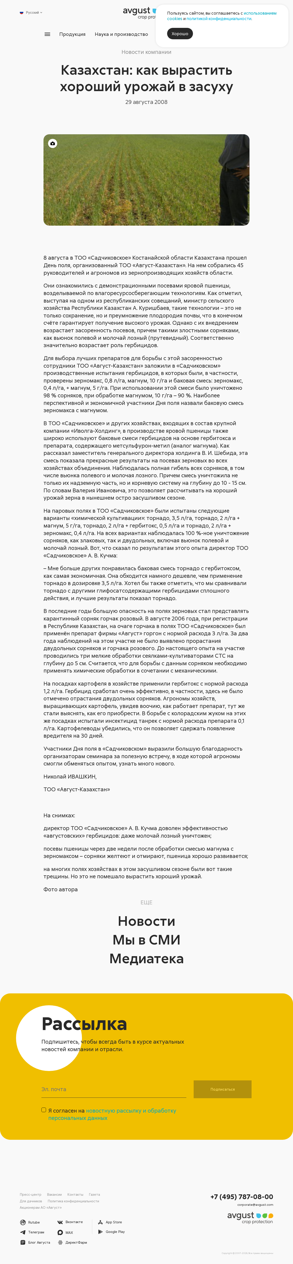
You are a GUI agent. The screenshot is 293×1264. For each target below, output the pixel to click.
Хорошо (180, 33)
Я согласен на (112, 1114)
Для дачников (31, 1201)
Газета (94, 1194)
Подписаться (223, 1089)
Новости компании (146, 51)
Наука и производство (121, 34)
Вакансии (54, 1194)
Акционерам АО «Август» (41, 1207)
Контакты (75, 1194)
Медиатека (146, 957)
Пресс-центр (30, 1194)
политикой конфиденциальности (219, 18)
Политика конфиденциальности (73, 1201)
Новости (146, 920)
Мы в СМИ (146, 939)
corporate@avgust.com (255, 1204)
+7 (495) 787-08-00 (242, 1196)
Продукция (72, 34)
